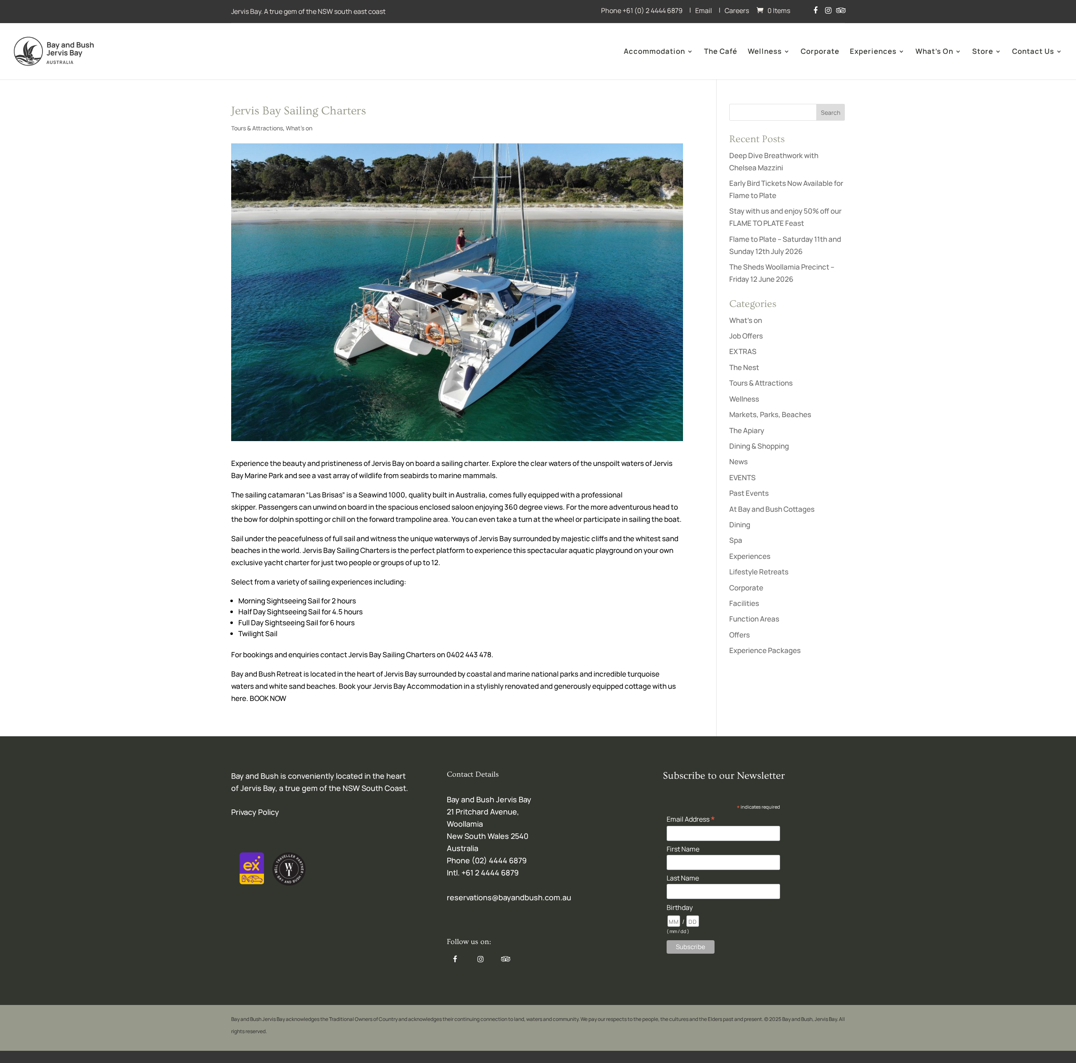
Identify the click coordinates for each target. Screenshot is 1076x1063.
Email (703, 10)
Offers (739, 635)
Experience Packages (765, 650)
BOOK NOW (268, 698)
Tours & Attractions (257, 128)
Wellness (765, 52)
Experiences (873, 52)
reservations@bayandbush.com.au (509, 897)
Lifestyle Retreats (759, 571)
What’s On (934, 52)
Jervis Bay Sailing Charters (346, 550)
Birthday (680, 907)
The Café (720, 52)
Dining (739, 524)
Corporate (820, 52)
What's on (299, 128)
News (738, 461)
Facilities (744, 603)
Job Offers (746, 336)
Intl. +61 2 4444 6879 (483, 872)
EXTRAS (743, 351)
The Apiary (746, 430)
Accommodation (654, 52)
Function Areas (754, 619)
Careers (737, 10)
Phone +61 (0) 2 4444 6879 (642, 10)
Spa (735, 540)
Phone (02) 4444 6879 (487, 860)
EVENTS (742, 477)
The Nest (744, 367)
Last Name (683, 878)
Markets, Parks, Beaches (770, 414)
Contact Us (1033, 52)
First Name (683, 849)
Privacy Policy (255, 812)
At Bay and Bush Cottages (772, 509)
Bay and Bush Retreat (267, 674)
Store (982, 52)
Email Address (691, 819)
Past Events (749, 493)
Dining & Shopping (759, 446)
